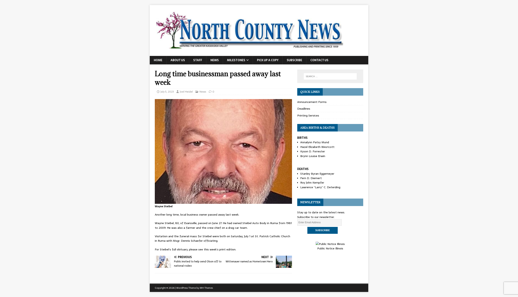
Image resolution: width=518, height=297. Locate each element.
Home (158, 60)
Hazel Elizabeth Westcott (317, 147)
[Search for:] (330, 76)
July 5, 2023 (167, 92)
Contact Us (319, 60)
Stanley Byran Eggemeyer (317, 173)
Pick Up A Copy (267, 60)
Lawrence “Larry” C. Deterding (320, 187)
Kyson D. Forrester (312, 151)
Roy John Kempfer (312, 182)
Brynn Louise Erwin (312, 156)
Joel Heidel (186, 92)
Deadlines (303, 108)
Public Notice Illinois (330, 248)
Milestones (236, 60)
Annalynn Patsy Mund (314, 142)
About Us (178, 60)
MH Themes (206, 288)
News (214, 60)
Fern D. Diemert (311, 178)
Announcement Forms (312, 102)
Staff (197, 60)
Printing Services (308, 115)
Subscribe (294, 60)
